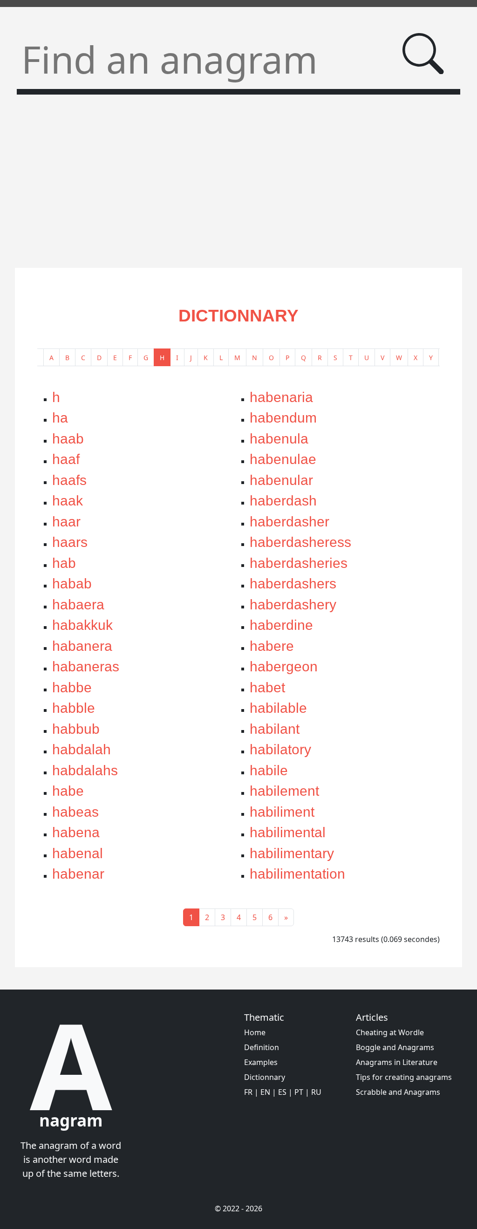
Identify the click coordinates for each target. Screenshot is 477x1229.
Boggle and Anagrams (395, 1047)
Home (255, 1032)
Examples (261, 1062)
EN (265, 1092)
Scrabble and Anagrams (398, 1092)
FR (248, 1092)
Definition (261, 1047)
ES (282, 1092)
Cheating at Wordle (390, 1032)
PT (298, 1092)
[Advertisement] (238, 175)
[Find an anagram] (423, 54)
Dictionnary (264, 1077)
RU (316, 1092)
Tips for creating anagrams (404, 1077)
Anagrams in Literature (396, 1062)
